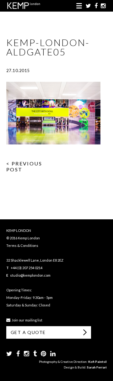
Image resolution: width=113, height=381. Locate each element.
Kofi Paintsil (97, 361)
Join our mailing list (26, 320)
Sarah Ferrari (97, 367)
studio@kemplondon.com (30, 275)
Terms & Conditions (22, 245)
